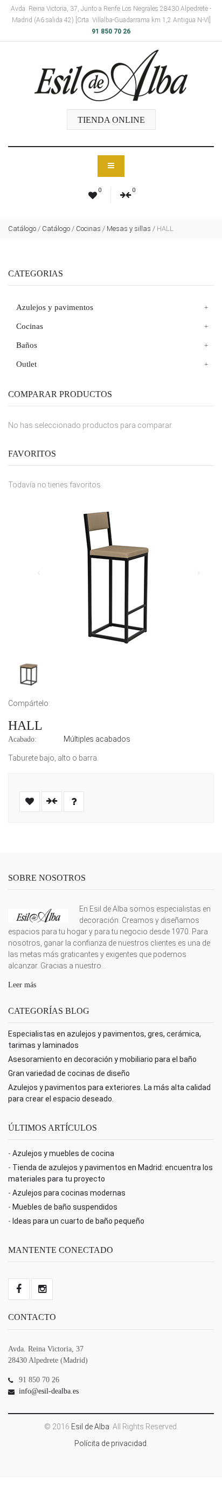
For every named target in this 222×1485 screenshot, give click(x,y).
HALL (25, 725)
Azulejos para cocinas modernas (69, 1193)
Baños (26, 345)
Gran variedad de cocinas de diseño (69, 1073)
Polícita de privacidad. (111, 1443)
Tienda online (111, 119)
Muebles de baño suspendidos (64, 1207)
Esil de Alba (90, 1426)
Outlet (26, 364)
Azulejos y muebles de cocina (63, 1153)
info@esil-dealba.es (49, 1391)
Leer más (22, 985)
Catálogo (22, 229)
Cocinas (88, 229)
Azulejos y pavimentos (54, 307)
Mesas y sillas (129, 229)
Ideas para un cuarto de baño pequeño (78, 1221)
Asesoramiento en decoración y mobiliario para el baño (102, 1059)
